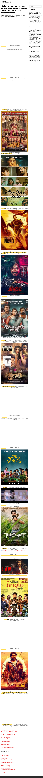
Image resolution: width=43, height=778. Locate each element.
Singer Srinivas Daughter (5, 763)
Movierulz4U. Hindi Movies (6, 750)
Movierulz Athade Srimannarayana (7, 743)
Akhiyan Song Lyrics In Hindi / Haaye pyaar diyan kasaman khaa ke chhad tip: (35, 13)
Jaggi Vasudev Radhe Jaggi (6, 744)
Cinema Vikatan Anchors (5, 741)
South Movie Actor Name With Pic (7, 733)
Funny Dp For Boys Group (5, 765)
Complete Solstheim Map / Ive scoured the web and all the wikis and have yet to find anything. (35, 38)
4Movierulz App (4, 758)
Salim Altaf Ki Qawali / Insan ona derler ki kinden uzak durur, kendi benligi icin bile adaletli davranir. (34, 61)
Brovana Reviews (4, 771)
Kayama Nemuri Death (5, 768)
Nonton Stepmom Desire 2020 (6, 766)
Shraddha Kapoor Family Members (7, 740)
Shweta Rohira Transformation (7, 759)
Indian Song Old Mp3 (5, 755)
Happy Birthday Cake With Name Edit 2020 (9, 731)
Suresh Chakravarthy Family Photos (7, 762)
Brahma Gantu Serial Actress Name (7, 747)
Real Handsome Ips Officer (6, 773)
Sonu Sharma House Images (6, 748)
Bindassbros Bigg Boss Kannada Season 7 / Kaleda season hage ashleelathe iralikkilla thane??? (34, 17)
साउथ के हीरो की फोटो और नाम (5, 738)
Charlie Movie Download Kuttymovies (8, 769)
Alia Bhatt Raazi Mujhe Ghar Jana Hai (8, 734)
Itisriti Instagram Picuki (5, 737)
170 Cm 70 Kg (3, 772)
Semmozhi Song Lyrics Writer (6, 735)
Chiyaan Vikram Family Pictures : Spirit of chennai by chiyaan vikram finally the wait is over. (35, 34)
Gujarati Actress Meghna (6, 761)
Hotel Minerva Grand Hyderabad (7, 756)
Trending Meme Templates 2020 (7, 753)
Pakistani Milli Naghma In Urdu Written (8, 745)
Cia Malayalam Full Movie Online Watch (8, 730)
